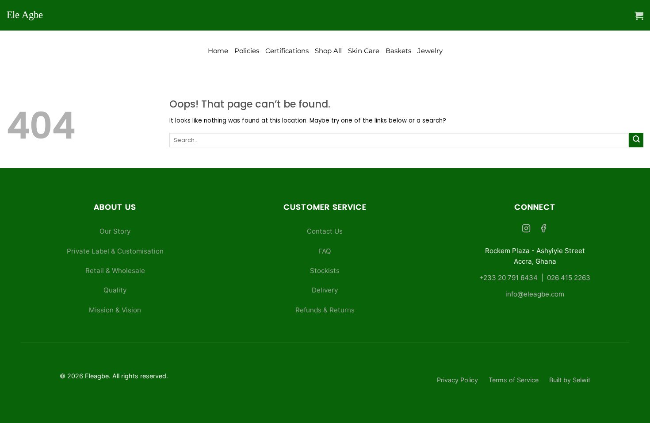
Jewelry (430, 51)
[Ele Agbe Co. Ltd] (28, 15)
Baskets (398, 51)
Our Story (114, 231)
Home (218, 51)
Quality (114, 290)
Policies (246, 51)
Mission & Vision (115, 310)
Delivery (325, 290)
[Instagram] (526, 229)
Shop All (328, 51)
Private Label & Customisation (115, 251)
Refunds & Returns (325, 310)
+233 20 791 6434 (508, 277)
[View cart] (639, 15)
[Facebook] (543, 229)
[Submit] (636, 140)
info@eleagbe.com (534, 294)
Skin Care (363, 51)
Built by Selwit (569, 380)
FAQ (324, 251)
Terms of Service (514, 380)
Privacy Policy (457, 380)
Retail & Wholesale (115, 270)
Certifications (287, 51)
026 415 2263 (568, 277)
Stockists (325, 270)
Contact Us (325, 231)
